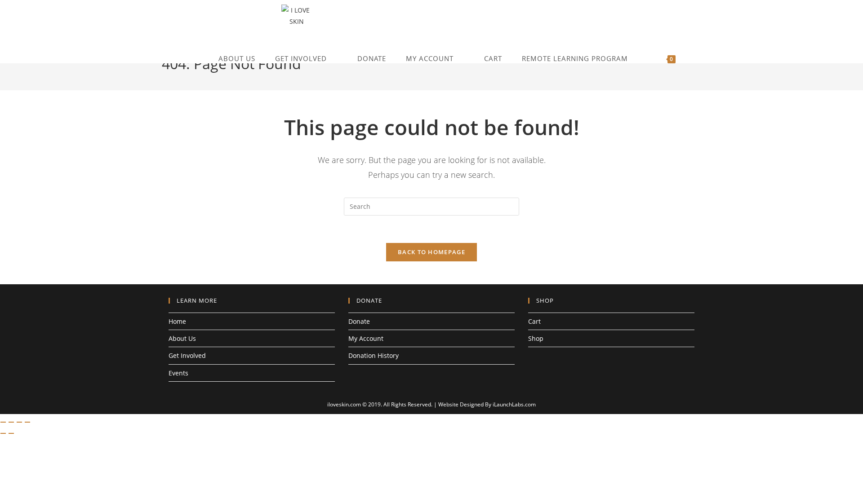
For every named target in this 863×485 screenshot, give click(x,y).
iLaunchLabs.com (514, 404)
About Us (182, 338)
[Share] (19, 422)
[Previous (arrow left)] (3, 433)
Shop (535, 338)
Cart (534, 321)
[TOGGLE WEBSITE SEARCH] (698, 58)
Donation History (373, 355)
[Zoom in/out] (3, 422)
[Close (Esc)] (27, 422)
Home (177, 321)
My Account (365, 338)
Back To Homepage (431, 252)
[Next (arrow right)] (11, 433)
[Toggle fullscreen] (11, 422)
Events (178, 373)
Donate (359, 321)
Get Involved (187, 355)
